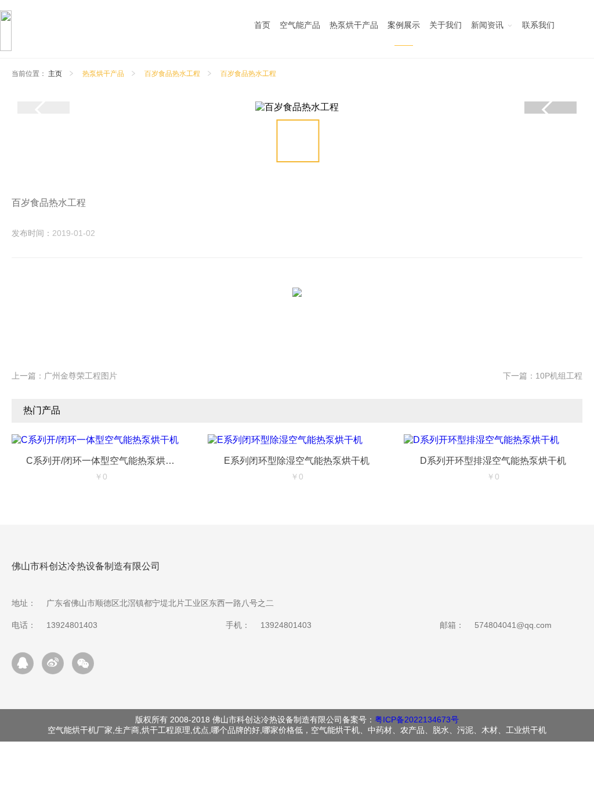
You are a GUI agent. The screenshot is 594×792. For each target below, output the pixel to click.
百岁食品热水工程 (172, 74)
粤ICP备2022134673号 (417, 719)
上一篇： (64, 375)
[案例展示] (404, 28)
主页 (55, 74)
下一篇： (542, 375)
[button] (550, 109)
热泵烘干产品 (103, 74)
